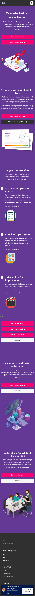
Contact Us (6, 560)
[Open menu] (32, 3)
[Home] (4, 3)
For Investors (6, 574)
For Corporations (8, 576)
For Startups (6, 571)
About (4, 554)
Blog (4, 557)
